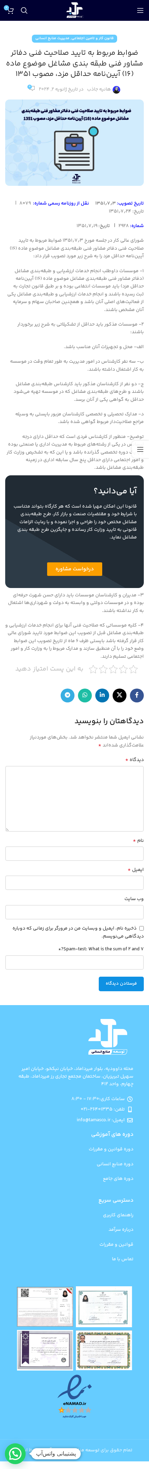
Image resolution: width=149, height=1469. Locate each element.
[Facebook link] (137, 695)
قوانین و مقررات (116, 1244)
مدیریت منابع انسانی (52, 38)
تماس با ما (122, 1259)
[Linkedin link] (102, 695)
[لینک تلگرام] (67, 695)
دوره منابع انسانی (115, 1164)
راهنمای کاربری (118, 1215)
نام (138, 841)
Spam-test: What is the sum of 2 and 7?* (101, 949)
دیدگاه (134, 760)
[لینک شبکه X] (119, 695)
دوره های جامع (118, 1179)
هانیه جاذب (99, 89)
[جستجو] (24, 10)
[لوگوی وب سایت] (74, 11)
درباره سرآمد (120, 1230)
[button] (15, 1453)
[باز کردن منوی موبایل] (140, 10)
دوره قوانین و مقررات (111, 1149)
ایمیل (136, 870)
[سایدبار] (140, 449)
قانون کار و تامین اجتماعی (92, 38)
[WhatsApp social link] (85, 695)
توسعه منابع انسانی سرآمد (72, 1450)
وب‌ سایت (134, 899)
